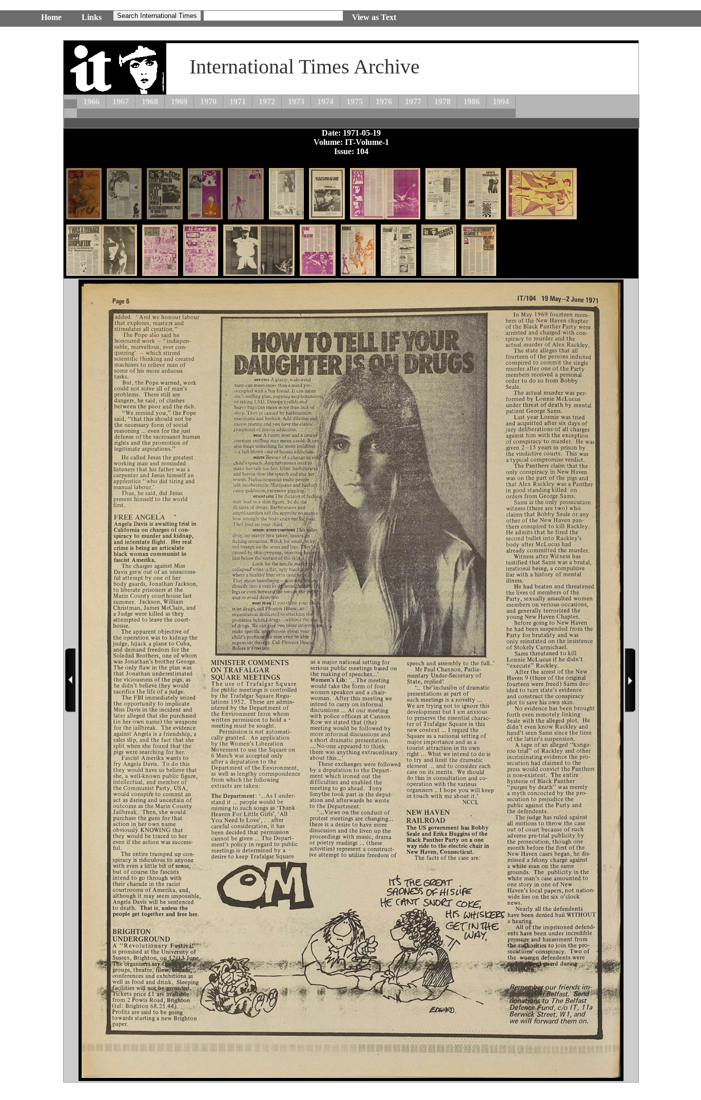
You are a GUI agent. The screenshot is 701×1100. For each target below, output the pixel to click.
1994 (501, 101)
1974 (325, 101)
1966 (91, 101)
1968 (150, 101)
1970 (208, 101)
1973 (296, 101)
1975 (354, 101)
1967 (120, 101)
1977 (413, 101)
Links (92, 17)
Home (51, 17)
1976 (384, 101)
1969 (179, 101)
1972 (267, 101)
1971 (237, 101)
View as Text (374, 17)
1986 (471, 101)
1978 (442, 101)
